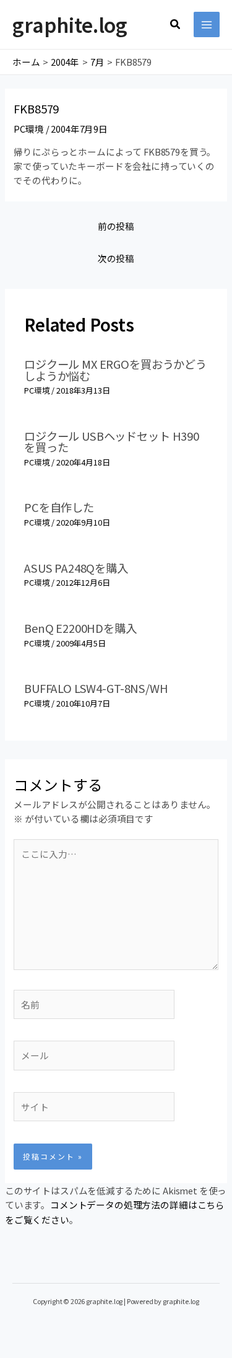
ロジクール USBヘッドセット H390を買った (111, 441)
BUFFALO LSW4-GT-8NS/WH (96, 688)
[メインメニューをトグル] (207, 25)
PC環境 (28, 128)
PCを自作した (59, 507)
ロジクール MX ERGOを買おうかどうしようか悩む (115, 369)
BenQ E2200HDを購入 (80, 628)
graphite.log (69, 24)
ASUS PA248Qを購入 (76, 568)
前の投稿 (116, 225)
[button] (175, 25)
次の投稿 (116, 258)
